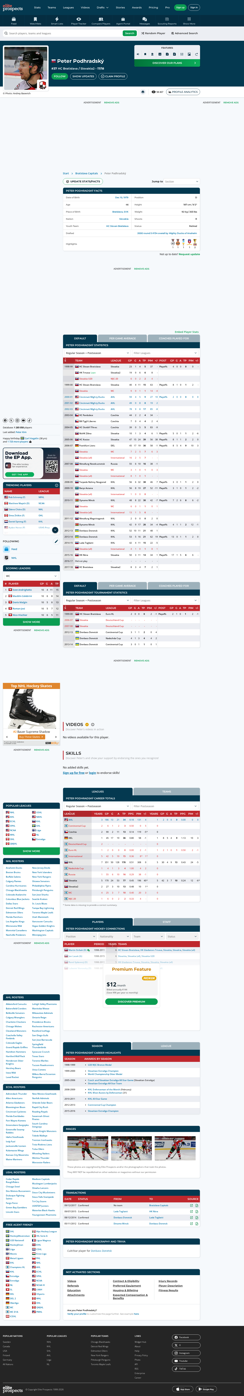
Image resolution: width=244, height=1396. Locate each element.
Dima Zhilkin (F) (16, 515)
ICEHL (13, 1316)
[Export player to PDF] (174, 54)
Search (129, 33)
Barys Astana (86, 488)
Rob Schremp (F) (17, 497)
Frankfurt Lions (87, 445)
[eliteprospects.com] (13, 7)
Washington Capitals (42, 930)
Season (97, 1046)
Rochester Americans (43, 1026)
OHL (41, 515)
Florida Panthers (14, 917)
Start (66, 173)
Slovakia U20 (85, 378)
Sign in (194, 7)
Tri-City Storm (39, 1201)
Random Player (155, 33)
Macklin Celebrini (22, 596)
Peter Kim (21, 432)
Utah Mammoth (40, 917)
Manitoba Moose (40, 1008)
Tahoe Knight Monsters (44, 1131)
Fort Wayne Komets (16, 1120)
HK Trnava (84, 372)
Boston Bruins (13, 872)
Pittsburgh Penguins (42, 890)
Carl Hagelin (32, 438)
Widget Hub (140, 1341)
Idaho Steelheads (15, 1137)
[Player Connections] (152, 54)
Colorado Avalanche (16, 894)
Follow (60, 76)
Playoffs (163, 366)
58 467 (159, 91)
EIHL (38, 1244)
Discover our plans (167, 63)
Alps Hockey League (46, 1231)
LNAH (39, 1289)
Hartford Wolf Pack (15, 1056)
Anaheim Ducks (14, 867)
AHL (12, 816)
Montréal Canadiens (16, 930)
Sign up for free (73, 773)
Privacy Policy (141, 1355)
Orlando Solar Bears (42, 1102)
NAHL (39, 816)
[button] (189, 20)
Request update (189, 254)
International (118, 457)
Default (80, 338)
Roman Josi (19, 608)
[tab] (80, 338)
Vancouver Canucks (42, 921)
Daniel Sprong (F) (17, 521)
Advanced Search (186, 33)
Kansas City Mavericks (17, 1154)
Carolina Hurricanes (16, 885)
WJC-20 (114, 378)
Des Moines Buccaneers (18, 1191)
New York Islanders (42, 872)
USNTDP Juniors (40, 1205)
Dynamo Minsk (87, 500)
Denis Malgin (20, 602)
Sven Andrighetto (22, 589)
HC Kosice (84, 439)
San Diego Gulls (40, 1035)
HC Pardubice (86, 415)
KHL (41, 521)
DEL (12, 1294)
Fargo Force (12, 1203)
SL (11, 1289)
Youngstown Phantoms (44, 1214)
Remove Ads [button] (231, 102)
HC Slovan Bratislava (117, 226)
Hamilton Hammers (16, 1051)
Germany (7, 1359)
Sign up (180, 7)
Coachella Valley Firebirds (14, 1037)
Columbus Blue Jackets (17, 899)
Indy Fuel (10, 1141)
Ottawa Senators (41, 881)
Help (137, 1350)
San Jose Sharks (40, 894)
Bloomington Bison (15, 1107)
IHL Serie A (42, 1235)
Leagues (68, 7)
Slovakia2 (87, 68)
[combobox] (70, 33)
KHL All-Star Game (97, 1098)
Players (98, 922)
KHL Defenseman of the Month (104, 1089)
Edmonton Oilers (14, 912)
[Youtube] (23, 420)
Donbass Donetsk (88, 530)
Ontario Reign (39, 1017)
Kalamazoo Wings (15, 1150)
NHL (41, 509)
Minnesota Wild (14, 925)
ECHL (13, 821)
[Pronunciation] (137, 54)
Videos (85, 7)
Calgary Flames (13, 881)
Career (138, 1377)
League (166, 1046)
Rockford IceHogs (41, 1030)
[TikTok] (29, 420)
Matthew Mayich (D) (19, 503)
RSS (136, 1368)
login (92, 773)
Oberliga (14, 1302)
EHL (12, 1262)
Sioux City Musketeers (43, 1192)
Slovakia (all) (85, 457)
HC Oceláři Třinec (88, 427)
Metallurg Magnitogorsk (91, 518)
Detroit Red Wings (15, 908)
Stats (37, 7)
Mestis (13, 1253)
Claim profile (115, 76)
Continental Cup (114, 632)
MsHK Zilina (85, 433)
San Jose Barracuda (42, 1039)
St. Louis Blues (39, 903)
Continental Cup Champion (102, 1104)
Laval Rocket (12, 1077)
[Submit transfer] (196, 54)
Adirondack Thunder (16, 1093)
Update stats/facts (85, 181)
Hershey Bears (13, 1068)
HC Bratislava (68, 68)
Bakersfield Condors (16, 1008)
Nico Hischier (20, 615)
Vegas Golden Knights (43, 925)
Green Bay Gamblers (16, 1207)
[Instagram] (17, 420)
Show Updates (83, 76)
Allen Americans (14, 1098)
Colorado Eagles (14, 1042)
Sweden (7, 1341)
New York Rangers (41, 876)
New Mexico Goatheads (44, 1093)
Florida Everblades (15, 1116)
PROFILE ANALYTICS (185, 91)
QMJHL (13, 843)
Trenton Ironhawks (42, 1140)
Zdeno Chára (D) (17, 509)
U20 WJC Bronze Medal (99, 1064)
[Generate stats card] (159, 54)
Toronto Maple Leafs (42, 912)
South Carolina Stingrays (40, 1125)
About (137, 1346)
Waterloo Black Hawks (43, 1210)
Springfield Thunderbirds (39, 1046)
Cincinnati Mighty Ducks (91, 396)
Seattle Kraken (40, 899)
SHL (38, 825)
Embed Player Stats (187, 332)
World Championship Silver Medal (105, 1074)
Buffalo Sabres (13, 876)
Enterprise (140, 1373)
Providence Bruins (41, 1021)
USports (40, 1294)
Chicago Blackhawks (16, 890)
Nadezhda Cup (113, 638)
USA (5, 1350)
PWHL (39, 1311)
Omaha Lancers (40, 1188)
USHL (39, 812)
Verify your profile (76, 1314)
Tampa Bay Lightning (43, 908)
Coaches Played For (174, 338)
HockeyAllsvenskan (20, 1235)
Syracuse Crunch (41, 1051)
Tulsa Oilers (38, 1149)
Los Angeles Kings (15, 921)
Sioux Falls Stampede (43, 1196)
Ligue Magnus (43, 1240)
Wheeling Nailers (40, 1153)
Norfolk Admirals (40, 1098)
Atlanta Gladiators (15, 1102)
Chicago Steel (13, 1186)
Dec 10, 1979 (121, 197)
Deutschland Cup (115, 620)
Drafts (100, 7)
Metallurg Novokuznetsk (92, 463)
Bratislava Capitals (86, 173)
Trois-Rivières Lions (42, 1144)
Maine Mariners (14, 1159)
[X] (11, 420)
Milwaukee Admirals (42, 1013)
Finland (6, 1355)
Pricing (153, 7)
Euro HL (110, 613)
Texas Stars (38, 1056)
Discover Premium (131, 1001)
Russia (114, 463)
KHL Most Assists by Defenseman (105, 1092)
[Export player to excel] (167, 54)
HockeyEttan (16, 1244)
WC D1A (14, 1311)
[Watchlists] (145, 54)
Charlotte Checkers (16, 1021)
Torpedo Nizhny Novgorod (92, 482)
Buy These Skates (29, 736)
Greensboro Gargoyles (17, 1125)
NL (37, 834)
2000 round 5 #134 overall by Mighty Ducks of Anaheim (167, 233)
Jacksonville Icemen (16, 1146)
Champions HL (17, 1267)
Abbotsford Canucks (16, 1004)
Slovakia (123, 219)
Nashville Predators (16, 934)
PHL (38, 1258)
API (136, 1364)
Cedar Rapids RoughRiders (12, 1181)
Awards (137, 7)
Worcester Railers (41, 1162)
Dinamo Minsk (121, 1223)
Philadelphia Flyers (41, 885)
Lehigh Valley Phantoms (44, 1004)
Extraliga (40, 839)
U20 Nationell (17, 1240)
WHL (12, 834)
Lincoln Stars (12, 1211)
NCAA (41, 503)
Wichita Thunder (40, 1157)
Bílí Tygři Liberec (87, 421)
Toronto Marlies (40, 1060)
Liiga (38, 830)
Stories (120, 7)
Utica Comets (39, 1069)
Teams (52, 7)
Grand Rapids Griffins (17, 1047)
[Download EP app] (31, 463)
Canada (6, 1346)
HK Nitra (83, 555)
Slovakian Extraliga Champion (103, 1070)
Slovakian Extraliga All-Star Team (105, 1083)
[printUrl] (143, 92)
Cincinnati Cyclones (16, 1111)
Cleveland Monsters (16, 1030)
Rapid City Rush (40, 1107)
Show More (31, 622)
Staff (167, 922)
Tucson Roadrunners (43, 1065)
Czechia (115, 415)
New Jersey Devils (41, 867)
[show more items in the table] (55, 530)
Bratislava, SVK (120, 211)
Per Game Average (122, 338)
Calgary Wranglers (15, 1017)
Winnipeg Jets (39, 934)
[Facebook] (5, 420)
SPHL (12, 825)
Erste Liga (41, 1253)
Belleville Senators (15, 1013)
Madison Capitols (41, 1179)
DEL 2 (13, 1298)
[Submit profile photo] (189, 54)
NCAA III (40, 1285)
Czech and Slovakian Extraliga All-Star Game (110, 1080)
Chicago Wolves (14, 1026)
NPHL (41, 497)
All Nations (8, 1364)
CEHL (39, 1249)
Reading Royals (40, 1111)
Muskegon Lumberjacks (44, 1183)
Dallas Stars (12, 903)
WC (11, 1307)
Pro (167, 7)
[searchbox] (70, 33)
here (136, 1314)
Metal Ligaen (16, 1258)
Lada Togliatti (86, 542)
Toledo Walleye (39, 1135)
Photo (137, 1359)
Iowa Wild (11, 1072)
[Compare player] (181, 54)
